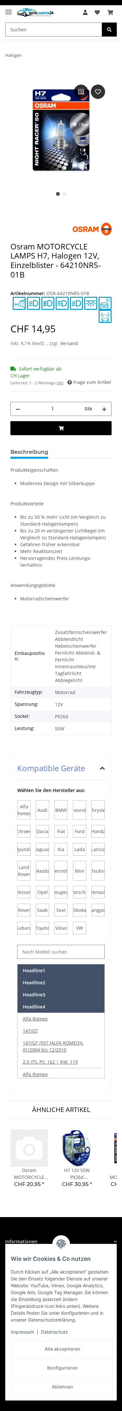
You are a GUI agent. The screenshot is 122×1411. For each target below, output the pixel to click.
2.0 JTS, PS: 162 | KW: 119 (50, 1062)
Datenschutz (54, 1332)
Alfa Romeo (35, 1019)
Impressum (22, 1332)
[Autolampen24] (35, 12)
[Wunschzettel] (97, 12)
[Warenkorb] (110, 12)
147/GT (30, 1031)
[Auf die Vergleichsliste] (81, 92)
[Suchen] (109, 30)
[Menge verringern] (18, 409)
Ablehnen (62, 1386)
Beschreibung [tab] (29, 452)
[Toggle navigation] (8, 9)
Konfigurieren (62, 1368)
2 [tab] (64, 194)
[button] (85, 12)
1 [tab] (58, 194)
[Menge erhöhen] (104, 409)
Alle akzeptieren (62, 1349)
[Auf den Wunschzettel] (98, 92)
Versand (69, 343)
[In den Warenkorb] (15, 75)
